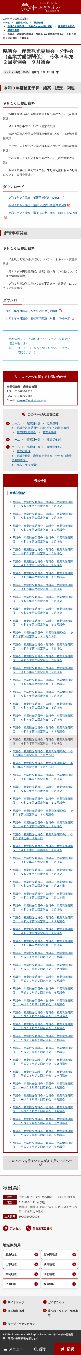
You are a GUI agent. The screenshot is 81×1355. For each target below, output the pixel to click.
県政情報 (38, 22)
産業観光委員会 (66, 26)
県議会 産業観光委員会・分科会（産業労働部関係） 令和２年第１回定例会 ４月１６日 (43, 895)
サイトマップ (16, 1302)
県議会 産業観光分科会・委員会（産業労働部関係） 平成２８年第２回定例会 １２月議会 (43, 1061)
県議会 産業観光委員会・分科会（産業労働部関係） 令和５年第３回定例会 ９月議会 (43, 646)
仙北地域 (49, 1274)
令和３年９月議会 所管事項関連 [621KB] (32, 311)
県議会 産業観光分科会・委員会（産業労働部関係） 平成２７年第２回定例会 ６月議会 (43, 1145)
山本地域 (11, 1264)
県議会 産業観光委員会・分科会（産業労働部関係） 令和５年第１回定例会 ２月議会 (43, 670)
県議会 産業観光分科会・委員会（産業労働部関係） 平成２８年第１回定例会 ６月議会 (43, 1097)
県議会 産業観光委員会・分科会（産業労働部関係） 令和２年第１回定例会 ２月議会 (43, 907)
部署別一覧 (33, 439)
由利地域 (11, 1274)
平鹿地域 (11, 1284)
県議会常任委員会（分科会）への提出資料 (29, 26)
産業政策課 (23, 451)
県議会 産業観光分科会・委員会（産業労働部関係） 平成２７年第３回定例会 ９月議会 (43, 1133)
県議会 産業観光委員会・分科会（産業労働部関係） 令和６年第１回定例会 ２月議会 (43, 610)
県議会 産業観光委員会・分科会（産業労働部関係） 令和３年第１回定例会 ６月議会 (43, 777)
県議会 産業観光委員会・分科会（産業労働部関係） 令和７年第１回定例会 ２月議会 (43, 563)
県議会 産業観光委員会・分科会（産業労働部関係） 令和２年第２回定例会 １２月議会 (43, 800)
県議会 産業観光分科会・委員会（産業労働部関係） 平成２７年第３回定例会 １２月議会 (43, 1121)
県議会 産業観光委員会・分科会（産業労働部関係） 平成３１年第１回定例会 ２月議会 (43, 955)
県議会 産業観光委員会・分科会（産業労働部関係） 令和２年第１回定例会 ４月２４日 (43, 883)
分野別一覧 (22, 22)
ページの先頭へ (74, 1337)
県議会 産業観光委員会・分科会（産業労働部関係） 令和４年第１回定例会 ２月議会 (43, 717)
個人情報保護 (16, 1310)
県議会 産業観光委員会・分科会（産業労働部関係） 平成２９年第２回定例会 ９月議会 (43, 1026)
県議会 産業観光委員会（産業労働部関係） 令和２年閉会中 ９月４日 (43, 836)
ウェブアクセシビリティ (23, 1323)
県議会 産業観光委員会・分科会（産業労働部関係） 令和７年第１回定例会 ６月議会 (43, 551)
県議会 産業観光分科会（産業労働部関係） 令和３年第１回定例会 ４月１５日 (43, 765)
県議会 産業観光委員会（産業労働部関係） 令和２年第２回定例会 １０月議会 (43, 812)
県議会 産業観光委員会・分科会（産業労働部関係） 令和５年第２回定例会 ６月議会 (43, 658)
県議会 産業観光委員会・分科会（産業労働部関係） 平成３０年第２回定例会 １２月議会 (43, 966)
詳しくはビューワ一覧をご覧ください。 (34, 347)
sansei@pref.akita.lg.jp (31, 400)
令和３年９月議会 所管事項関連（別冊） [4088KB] (38, 318)
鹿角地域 (11, 1254)
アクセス (15, 1228)
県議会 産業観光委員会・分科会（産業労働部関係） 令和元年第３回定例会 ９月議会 (43, 931)
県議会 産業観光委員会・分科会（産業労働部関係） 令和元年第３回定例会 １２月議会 (43, 919)
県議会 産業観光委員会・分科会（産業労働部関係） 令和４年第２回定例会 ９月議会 (43, 694)
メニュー (16, 1349)
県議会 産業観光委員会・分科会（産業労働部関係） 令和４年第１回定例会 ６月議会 (43, 705)
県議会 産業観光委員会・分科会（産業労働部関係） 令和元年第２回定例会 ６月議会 (43, 943)
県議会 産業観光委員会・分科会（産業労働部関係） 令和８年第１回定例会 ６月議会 (43, 504)
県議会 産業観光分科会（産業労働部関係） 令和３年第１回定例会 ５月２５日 (43, 753)
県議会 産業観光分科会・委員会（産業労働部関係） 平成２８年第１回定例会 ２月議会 (43, 1109)
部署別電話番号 (42, 1228)
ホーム (6, 22)
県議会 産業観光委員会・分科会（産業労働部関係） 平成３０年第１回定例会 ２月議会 (43, 1002)
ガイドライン (56, 1302)
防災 (70, 1349)
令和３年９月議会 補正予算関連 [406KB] (34, 197)
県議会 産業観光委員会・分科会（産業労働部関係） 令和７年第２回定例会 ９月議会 (43, 539)
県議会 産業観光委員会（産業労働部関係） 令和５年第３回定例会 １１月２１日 (43, 634)
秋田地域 (49, 1264)
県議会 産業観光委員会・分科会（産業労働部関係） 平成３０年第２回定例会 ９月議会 (43, 978)
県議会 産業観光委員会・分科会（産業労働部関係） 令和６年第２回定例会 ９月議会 (43, 587)
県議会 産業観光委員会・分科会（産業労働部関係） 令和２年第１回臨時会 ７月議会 (43, 848)
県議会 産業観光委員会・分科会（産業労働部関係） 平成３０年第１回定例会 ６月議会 (43, 990)
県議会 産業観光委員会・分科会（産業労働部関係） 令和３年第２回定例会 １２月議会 (43, 729)
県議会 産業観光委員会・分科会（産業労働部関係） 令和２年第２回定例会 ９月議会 (43, 824)
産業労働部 (13, 30)
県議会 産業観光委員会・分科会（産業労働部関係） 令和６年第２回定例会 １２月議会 (43, 575)
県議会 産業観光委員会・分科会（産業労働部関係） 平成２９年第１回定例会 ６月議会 (43, 1038)
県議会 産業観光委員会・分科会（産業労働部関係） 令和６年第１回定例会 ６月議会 (43, 598)
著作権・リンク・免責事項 (63, 1313)
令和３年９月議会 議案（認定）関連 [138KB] (37, 205)
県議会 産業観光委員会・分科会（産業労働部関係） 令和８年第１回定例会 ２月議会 (43, 515)
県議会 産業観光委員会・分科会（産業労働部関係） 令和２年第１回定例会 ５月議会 (43, 871)
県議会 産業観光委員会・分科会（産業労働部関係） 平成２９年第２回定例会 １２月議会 (43, 1014)
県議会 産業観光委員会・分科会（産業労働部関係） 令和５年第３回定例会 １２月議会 (43, 622)
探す (42, 1349)
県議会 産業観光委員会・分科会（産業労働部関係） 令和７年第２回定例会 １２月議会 (43, 527)
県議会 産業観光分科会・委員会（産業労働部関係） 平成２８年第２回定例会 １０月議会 (43, 1073)
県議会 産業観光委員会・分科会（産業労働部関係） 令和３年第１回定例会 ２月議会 (43, 788)
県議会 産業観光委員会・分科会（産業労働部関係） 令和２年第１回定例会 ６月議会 (43, 860)
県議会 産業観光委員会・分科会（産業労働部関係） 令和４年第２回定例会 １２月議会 (43, 681)
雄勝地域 (49, 1284)
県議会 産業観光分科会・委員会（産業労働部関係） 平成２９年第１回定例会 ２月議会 (43, 1049)
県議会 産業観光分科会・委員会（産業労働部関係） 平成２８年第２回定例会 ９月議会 (43, 1085)
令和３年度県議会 (28, 464)
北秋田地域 (50, 1254)
